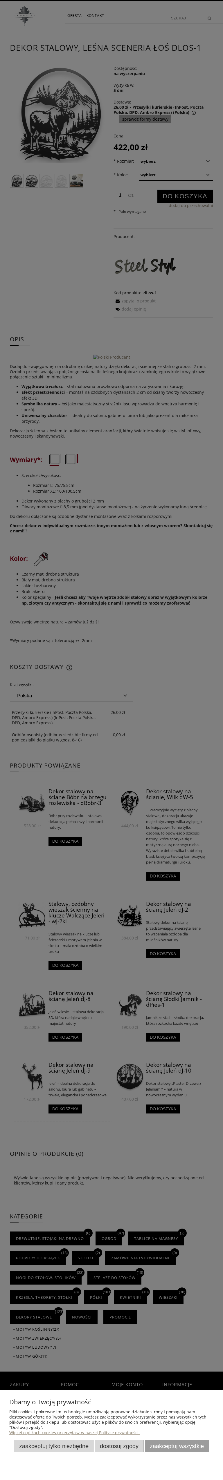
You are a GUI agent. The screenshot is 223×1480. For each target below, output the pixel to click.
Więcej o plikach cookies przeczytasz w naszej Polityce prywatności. (74, 1432)
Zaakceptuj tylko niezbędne (54, 1446)
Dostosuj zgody (119, 1446)
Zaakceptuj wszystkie (177, 1446)
